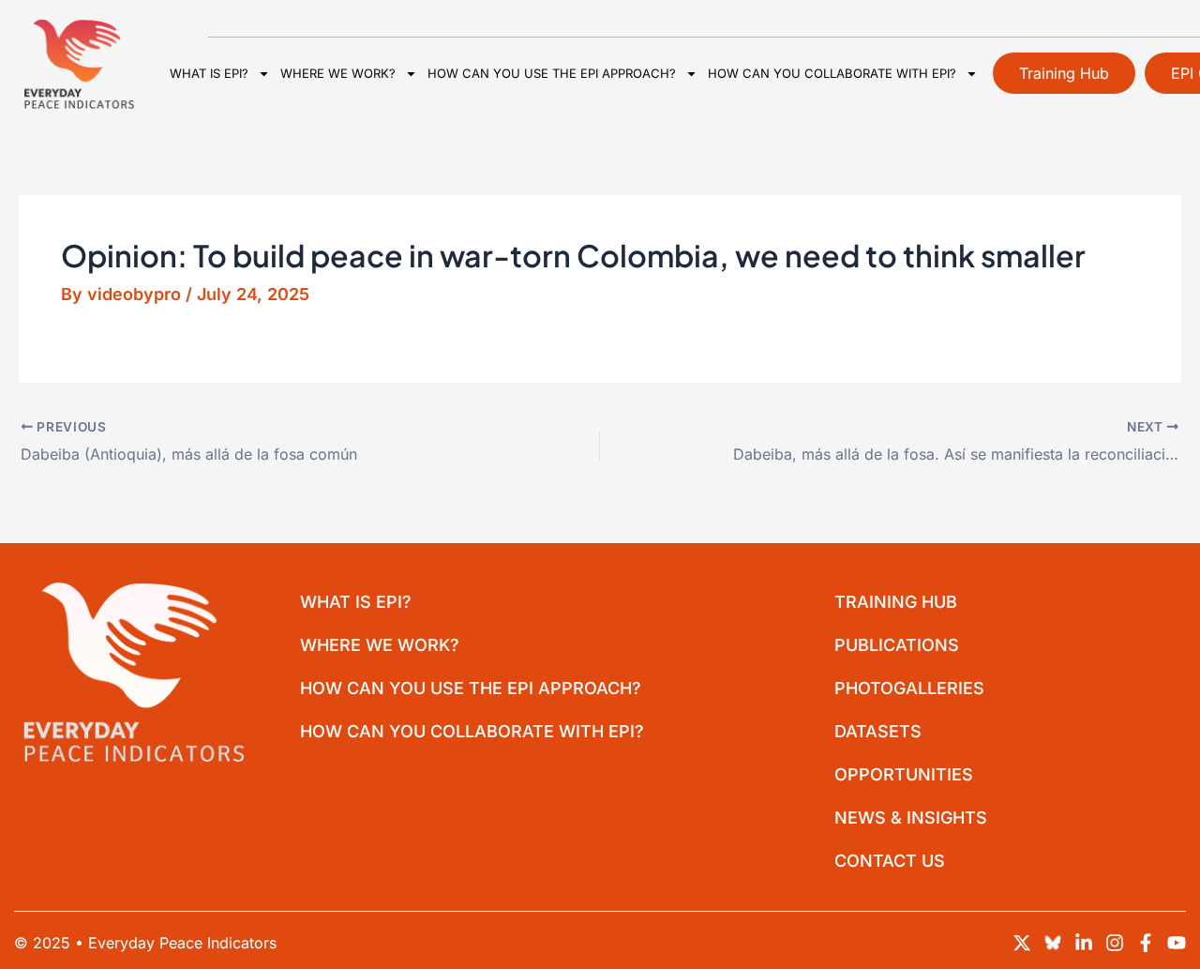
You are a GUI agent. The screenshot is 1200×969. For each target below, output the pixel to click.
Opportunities (903, 774)
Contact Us (889, 861)
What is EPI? (209, 73)
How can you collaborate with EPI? (832, 73)
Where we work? (338, 73)
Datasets (878, 731)
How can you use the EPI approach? (552, 73)
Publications (896, 645)
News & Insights (910, 817)
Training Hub (895, 602)
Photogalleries (909, 688)
